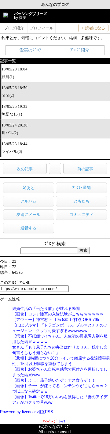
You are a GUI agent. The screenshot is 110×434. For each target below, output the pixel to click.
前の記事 (85, 169)
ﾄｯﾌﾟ (63, 421)
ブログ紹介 (14, 28)
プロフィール (41, 28)
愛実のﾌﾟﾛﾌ (30, 49)
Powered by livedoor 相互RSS (26, 411)
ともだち (82, 201)
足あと (29, 187)
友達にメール (28, 214)
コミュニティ (82, 214)
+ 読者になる (93, 28)
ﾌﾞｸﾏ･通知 (81, 187)
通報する (28, 228)
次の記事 (25, 169)
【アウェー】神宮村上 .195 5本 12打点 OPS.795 (55, 319)
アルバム (28, 201)
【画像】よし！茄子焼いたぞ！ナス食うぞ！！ (54, 380)
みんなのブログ (55, 4)
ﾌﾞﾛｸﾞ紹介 (79, 49)
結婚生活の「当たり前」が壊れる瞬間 (46, 308)
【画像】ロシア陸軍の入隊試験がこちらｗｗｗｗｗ (58, 314)
